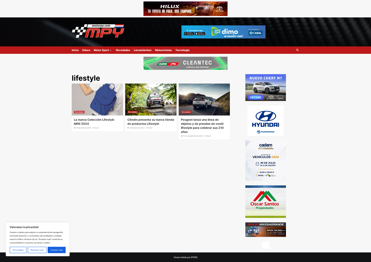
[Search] (297, 50)
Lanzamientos (142, 50)
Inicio (75, 50)
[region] (38, 239)
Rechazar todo (37, 250)
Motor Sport (101, 50)
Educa (86, 50)
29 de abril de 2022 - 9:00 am (141, 128)
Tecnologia (182, 50)
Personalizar (18, 250)
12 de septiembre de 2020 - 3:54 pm (197, 136)
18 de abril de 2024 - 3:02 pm (87, 128)
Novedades (123, 50)
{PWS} (194, 257)
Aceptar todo (57, 250)
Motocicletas (163, 50)
